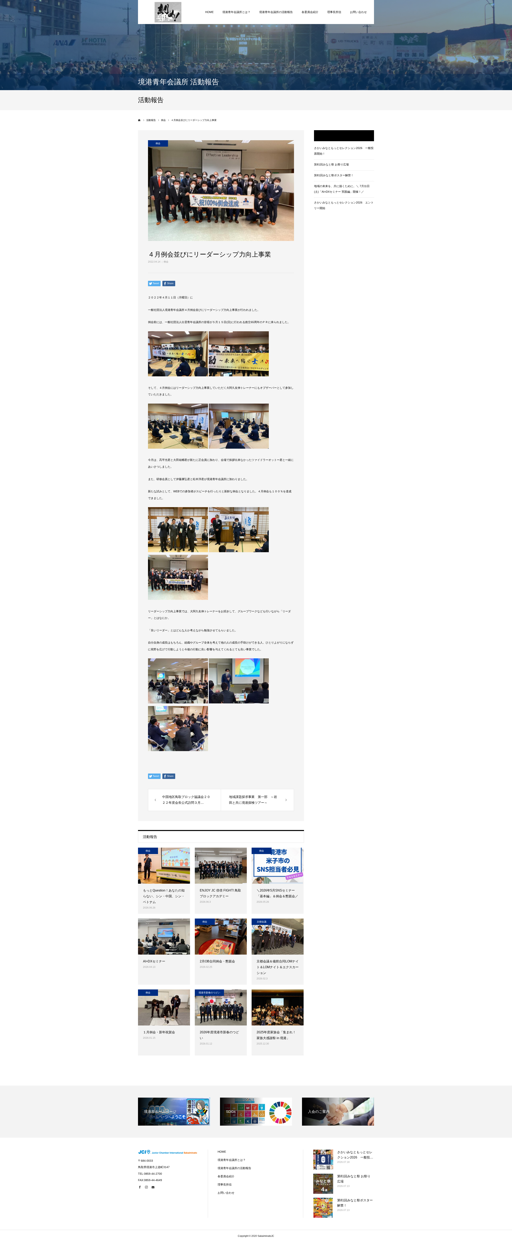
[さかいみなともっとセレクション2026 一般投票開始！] (323, 1160)
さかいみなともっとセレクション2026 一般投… (355, 1154)
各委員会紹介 (310, 12)
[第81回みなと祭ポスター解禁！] (323, 1208)
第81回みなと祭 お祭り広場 (331, 164)
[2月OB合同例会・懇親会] (221, 937)
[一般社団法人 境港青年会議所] (168, 12)
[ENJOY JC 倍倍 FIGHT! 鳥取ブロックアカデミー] (221, 866)
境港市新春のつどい (209, 992)
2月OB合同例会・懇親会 (217, 961)
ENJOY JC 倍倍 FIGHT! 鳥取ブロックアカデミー (220, 893)
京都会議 (261, 921)
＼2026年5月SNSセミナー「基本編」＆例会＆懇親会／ (277, 893)
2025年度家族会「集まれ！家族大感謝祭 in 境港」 (276, 1035)
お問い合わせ (358, 12)
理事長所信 (334, 12)
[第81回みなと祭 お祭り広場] (323, 1184)
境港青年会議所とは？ (236, 12)
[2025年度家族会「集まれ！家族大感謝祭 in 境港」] (278, 1007)
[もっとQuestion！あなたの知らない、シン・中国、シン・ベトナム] (164, 866)
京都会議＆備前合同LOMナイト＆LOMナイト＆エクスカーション (278, 967)
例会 (166, 261)
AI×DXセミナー (154, 961)
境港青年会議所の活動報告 (276, 12)
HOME (209, 12)
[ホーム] (139, 120)
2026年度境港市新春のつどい (219, 1035)
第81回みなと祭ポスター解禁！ (334, 175)
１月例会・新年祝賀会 (159, 1032)
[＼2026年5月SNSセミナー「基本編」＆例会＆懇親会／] (278, 866)
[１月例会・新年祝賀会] (164, 1007)
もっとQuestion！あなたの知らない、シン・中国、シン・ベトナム (164, 896)
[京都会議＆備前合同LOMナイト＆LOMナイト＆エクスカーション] (278, 937)
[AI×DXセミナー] (164, 937)
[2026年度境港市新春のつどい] (221, 1007)
